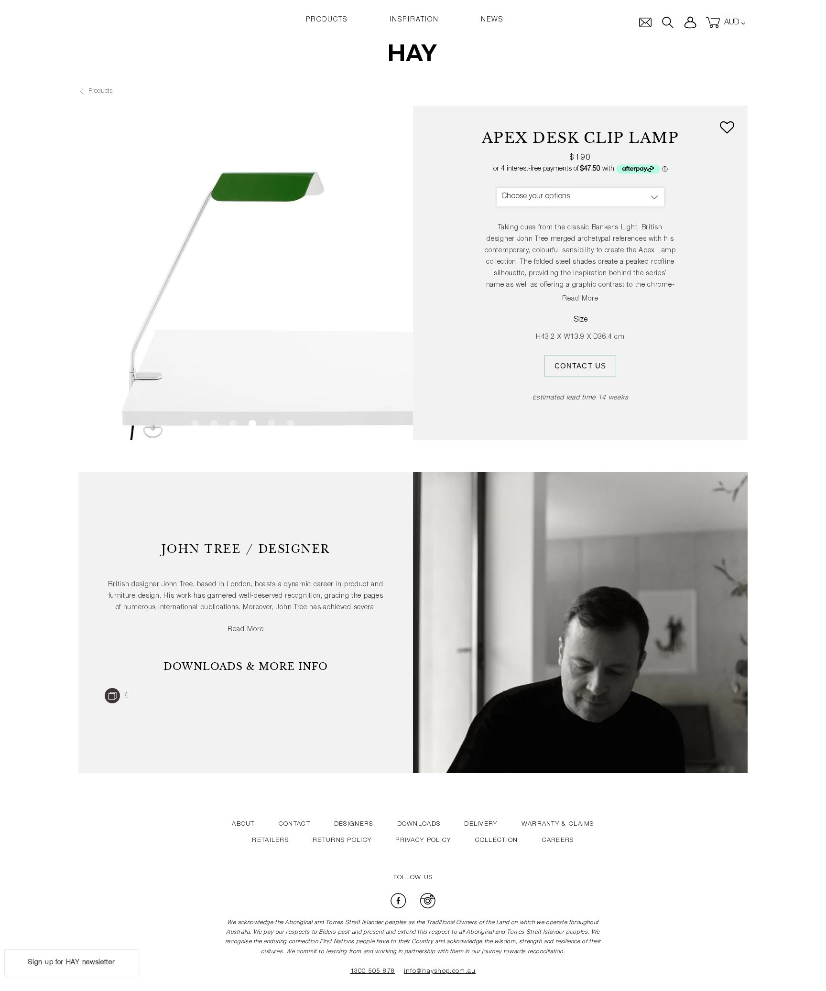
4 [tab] (252, 424)
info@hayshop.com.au (440, 972)
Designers (353, 824)
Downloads (419, 824)
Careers (558, 841)
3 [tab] (233, 424)
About (243, 824)
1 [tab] (195, 424)
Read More (580, 299)
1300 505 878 (372, 972)
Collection (496, 841)
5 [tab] (271, 424)
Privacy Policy (423, 841)
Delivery (480, 824)
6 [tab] (290, 424)
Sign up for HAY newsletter (71, 962)
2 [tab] (214, 424)
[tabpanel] (245, 273)
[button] (727, 129)
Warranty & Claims (558, 824)
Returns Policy (342, 841)
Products (99, 91)
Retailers (270, 841)
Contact (294, 824)
